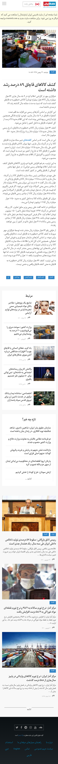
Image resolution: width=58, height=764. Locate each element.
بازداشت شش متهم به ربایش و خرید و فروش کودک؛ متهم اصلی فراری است (30, 452)
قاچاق (51, 277)
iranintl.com (11, 18)
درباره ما (49, 742)
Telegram (25, 727)
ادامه (29, 709)
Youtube (35, 727)
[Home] (48, 5)
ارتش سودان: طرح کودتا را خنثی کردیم (33, 472)
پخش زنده (28, 4)
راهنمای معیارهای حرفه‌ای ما (29, 742)
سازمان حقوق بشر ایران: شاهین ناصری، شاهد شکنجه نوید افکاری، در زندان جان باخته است (30, 430)
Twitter (16, 727)
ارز (8, 277)
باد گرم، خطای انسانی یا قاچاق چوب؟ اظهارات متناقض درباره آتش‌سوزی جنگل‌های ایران (18, 352)
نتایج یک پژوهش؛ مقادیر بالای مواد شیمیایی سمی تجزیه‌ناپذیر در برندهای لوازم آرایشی (18, 308)
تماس (27, 749)
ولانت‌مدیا (20, 735)
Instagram (30, 727)
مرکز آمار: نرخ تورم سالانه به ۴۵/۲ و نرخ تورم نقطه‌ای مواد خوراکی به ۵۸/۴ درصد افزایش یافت (30, 610)
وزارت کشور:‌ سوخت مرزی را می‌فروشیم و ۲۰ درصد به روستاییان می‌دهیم (19, 331)
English (17, 749)
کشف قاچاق (40, 277)
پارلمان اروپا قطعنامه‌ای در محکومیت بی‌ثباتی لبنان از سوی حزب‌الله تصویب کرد (28, 463)
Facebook (21, 727)
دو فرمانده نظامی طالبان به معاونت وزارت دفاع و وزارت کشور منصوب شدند (29, 441)
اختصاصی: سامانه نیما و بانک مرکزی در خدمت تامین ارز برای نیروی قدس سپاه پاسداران (18, 397)
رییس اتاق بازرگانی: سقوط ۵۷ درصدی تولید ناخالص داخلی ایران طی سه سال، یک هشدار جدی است (30, 542)
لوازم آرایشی (28, 277)
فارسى (29, 755)
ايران (53, 534)
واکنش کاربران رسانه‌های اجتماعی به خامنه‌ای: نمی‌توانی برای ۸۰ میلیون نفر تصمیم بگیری (18, 374)
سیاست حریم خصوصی (43, 749)
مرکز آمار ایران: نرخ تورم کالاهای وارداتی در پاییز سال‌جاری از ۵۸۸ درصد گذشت (32, 678)
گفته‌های (27, 140)
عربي (7, 749)
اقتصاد (52, 72)
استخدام (9, 742)
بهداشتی (17, 277)
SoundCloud (41, 727)
